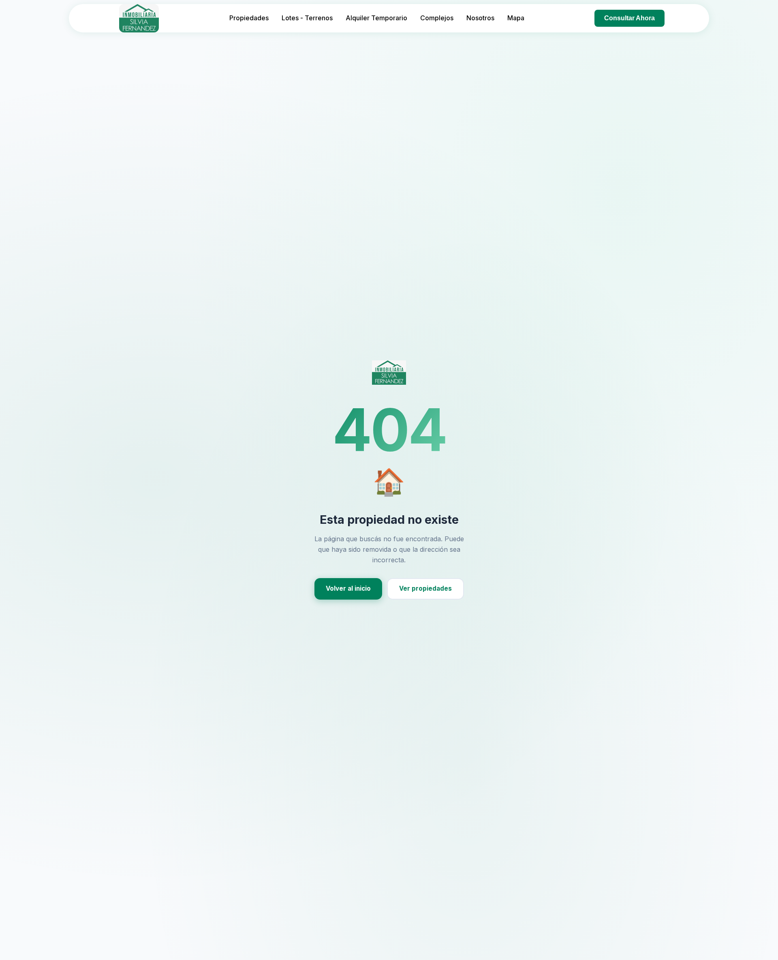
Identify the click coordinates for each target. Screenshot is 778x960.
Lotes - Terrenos (307, 18)
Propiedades (249, 18)
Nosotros (480, 18)
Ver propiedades (425, 588)
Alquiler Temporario (376, 18)
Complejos (436, 18)
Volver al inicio (348, 588)
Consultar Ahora (629, 18)
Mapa (515, 18)
